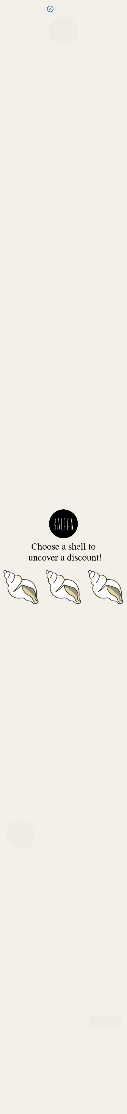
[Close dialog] (50, 9)
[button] (21, 586)
